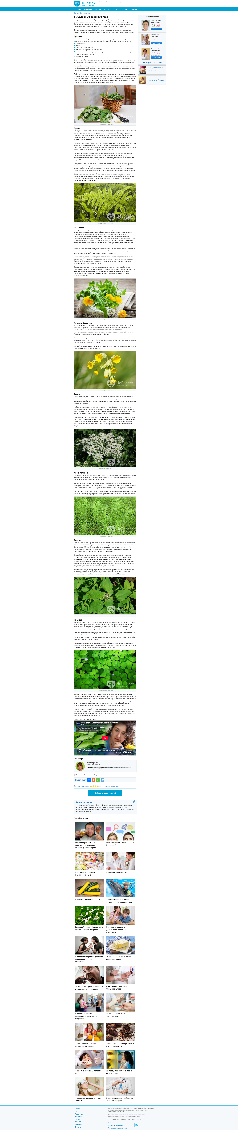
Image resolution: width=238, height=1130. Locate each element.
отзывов (153, 40)
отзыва (153, 26)
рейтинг (158, 26)
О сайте (78, 1127)
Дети (115, 9)
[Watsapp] (98, 780)
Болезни (77, 9)
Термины (134, 9)
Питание (98, 9)
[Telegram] (102, 780)
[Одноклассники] (93, 780)
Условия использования (115, 1125)
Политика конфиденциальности (118, 1128)
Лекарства (88, 9)
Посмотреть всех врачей (152, 62)
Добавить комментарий (105, 793)
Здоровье (124, 9)
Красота (107, 9)
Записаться (156, 29)
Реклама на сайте (113, 1123)
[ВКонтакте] (89, 780)
